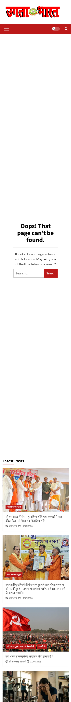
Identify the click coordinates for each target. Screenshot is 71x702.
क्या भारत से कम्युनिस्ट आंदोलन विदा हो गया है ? (29, 657)
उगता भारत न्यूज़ (14, 506)
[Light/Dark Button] (56, 29)
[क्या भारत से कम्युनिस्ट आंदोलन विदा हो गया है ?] (36, 629)
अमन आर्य (13, 526)
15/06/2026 (27, 598)
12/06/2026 (35, 661)
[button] (6, 29)
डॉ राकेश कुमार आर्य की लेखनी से (20, 646)
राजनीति (42, 646)
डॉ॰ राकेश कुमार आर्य (17, 661)
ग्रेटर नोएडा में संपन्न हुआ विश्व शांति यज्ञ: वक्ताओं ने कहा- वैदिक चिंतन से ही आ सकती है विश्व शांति (34, 519)
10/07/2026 (27, 526)
